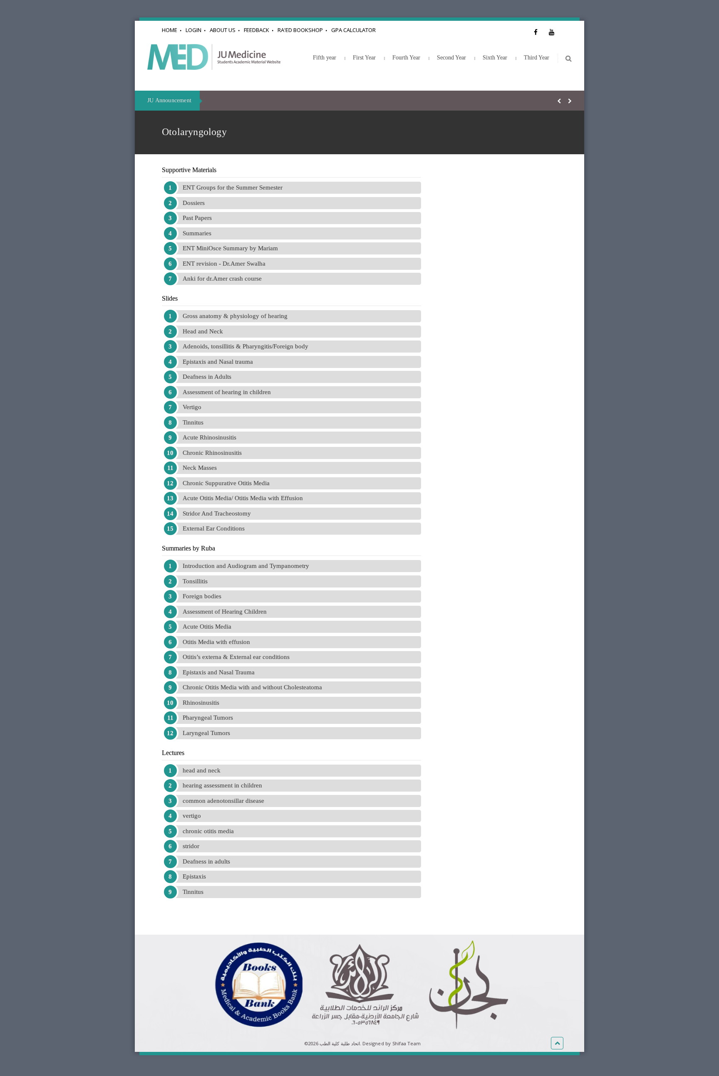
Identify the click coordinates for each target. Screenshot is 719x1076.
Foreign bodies (202, 596)
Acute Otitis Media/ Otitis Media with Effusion (243, 498)
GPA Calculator (353, 30)
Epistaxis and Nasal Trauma (219, 672)
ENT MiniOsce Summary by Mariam (230, 248)
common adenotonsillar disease (223, 800)
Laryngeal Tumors (206, 733)
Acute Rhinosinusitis (209, 437)
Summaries (197, 233)
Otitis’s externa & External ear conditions (236, 657)
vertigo (192, 815)
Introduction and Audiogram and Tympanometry (246, 566)
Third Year (536, 57)
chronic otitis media (208, 831)
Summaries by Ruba (188, 548)
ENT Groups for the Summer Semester (233, 187)
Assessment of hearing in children (227, 392)
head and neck (202, 770)
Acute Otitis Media (207, 626)
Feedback (256, 30)
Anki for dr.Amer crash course (222, 278)
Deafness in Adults (207, 376)
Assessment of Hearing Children (225, 611)
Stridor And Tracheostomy (217, 513)
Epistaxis (194, 876)
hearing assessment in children (222, 785)
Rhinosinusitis (201, 702)
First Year (364, 57)
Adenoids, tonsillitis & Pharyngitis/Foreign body (245, 346)
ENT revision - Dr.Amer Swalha (224, 263)
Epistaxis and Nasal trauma (218, 361)
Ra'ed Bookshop (300, 30)
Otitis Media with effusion (216, 642)
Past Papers (197, 218)
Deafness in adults (206, 861)
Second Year (451, 57)
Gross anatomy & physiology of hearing (235, 316)
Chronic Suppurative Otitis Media (226, 483)
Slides (170, 298)
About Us (223, 30)
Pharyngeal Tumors (208, 717)
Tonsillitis (195, 581)
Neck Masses (200, 467)
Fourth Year (406, 57)
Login (193, 30)
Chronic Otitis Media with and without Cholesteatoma (252, 687)
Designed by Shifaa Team (391, 1043)
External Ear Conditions (214, 528)
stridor (191, 846)
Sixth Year (495, 57)
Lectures (173, 752)
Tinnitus (193, 422)
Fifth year (324, 57)
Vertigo (192, 407)
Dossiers (194, 203)
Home (169, 30)
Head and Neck (203, 331)
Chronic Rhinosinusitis (212, 452)
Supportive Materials (189, 169)
